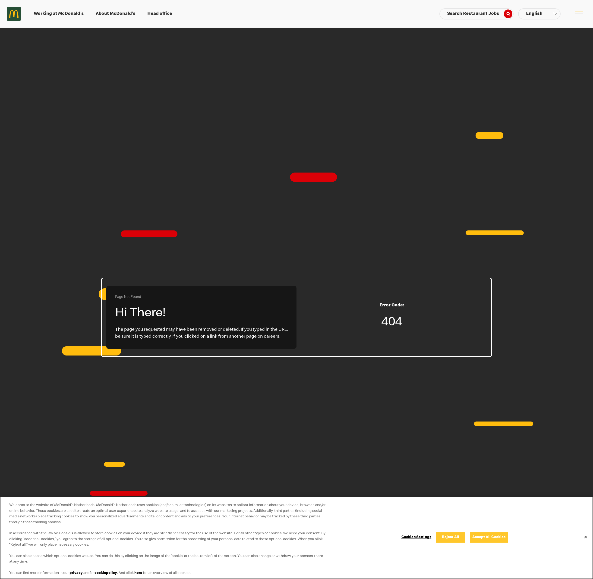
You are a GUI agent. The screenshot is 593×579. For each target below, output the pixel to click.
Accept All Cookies (489, 537)
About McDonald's (116, 14)
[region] (296, 538)
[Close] (585, 537)
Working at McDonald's (59, 14)
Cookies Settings (416, 537)
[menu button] (579, 14)
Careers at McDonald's (14, 14)
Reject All (450, 537)
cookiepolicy (106, 573)
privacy (76, 573)
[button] (539, 13)
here (138, 573)
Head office (159, 14)
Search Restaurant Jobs (473, 14)
